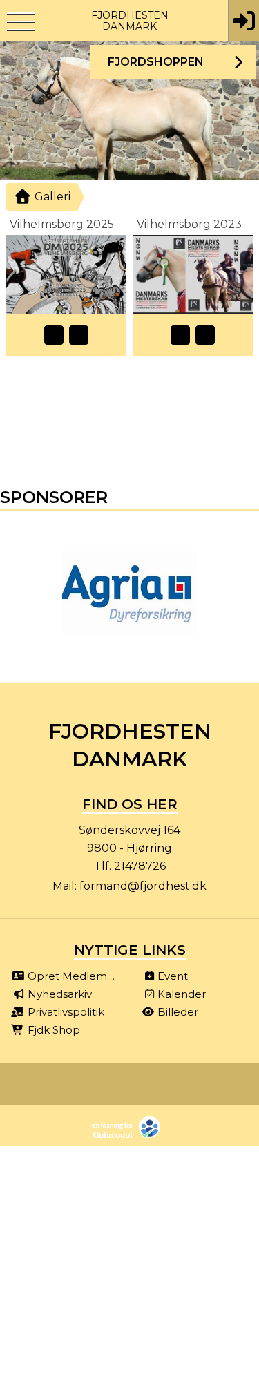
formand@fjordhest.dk (143, 886)
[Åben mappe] (54, 335)
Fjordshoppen (156, 61)
